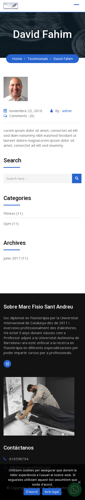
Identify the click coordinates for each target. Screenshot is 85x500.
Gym (7, 223)
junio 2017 (12, 258)
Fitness (9, 213)
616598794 (18, 458)
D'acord (32, 492)
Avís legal (52, 492)
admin (67, 110)
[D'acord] (79, 482)
